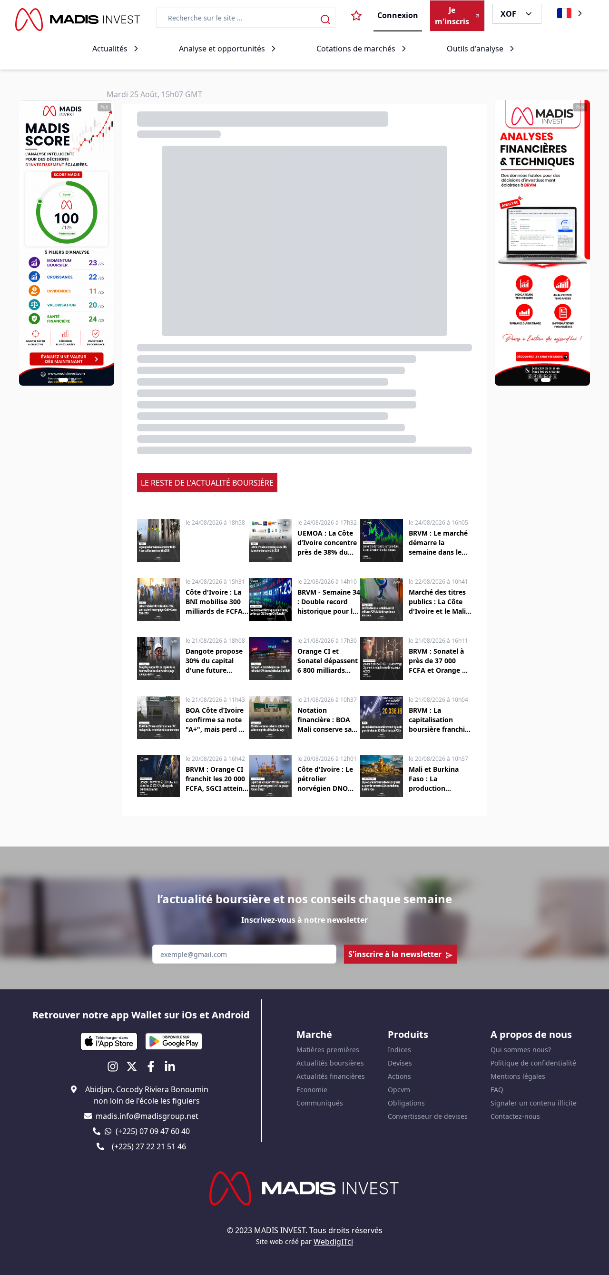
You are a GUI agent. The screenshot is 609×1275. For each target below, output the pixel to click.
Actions (399, 1076)
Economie (311, 1089)
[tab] (63, 380)
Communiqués (319, 1102)
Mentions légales (518, 1076)
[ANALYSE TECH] (542, 243)
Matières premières (327, 1049)
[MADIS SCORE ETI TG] (66, 243)
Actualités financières (330, 1076)
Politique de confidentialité (533, 1062)
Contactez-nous (515, 1116)
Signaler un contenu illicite (534, 1102)
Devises (400, 1062)
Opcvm (399, 1089)
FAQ (497, 1089)
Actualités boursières (330, 1062)
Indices (399, 1049)
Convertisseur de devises (428, 1116)
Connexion (397, 15)
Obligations (406, 1102)
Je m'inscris (452, 16)
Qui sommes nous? (521, 1049)
